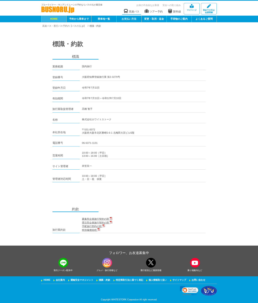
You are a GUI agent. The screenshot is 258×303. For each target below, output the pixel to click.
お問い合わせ (198, 280)
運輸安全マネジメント (82, 280)
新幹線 (177, 11)
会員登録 (209, 11)
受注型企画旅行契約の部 (96, 222)
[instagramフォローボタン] (107, 263)
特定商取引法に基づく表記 (129, 280)
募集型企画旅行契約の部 (96, 219)
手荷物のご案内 (179, 18)
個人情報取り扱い (158, 280)
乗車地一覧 (104, 18)
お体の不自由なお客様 (147, 5)
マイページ (192, 10)
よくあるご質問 (204, 18)
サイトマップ (179, 280)
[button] (189, 291)
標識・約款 (104, 280)
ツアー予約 (156, 11)
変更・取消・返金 (154, 18)
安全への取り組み (172, 5)
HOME (54, 18)
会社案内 (60, 280)
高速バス (134, 11)
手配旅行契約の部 (92, 226)
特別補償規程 (89, 230)
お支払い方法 (129, 18)
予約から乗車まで (79, 18)
